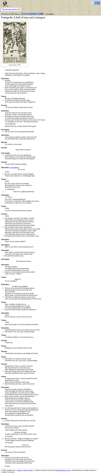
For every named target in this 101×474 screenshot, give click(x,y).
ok (19, 9)
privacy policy (28, 470)
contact (19, 470)
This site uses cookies (9, 9)
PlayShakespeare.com (62, 470)
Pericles (4, 14)
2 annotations (14, 167)
